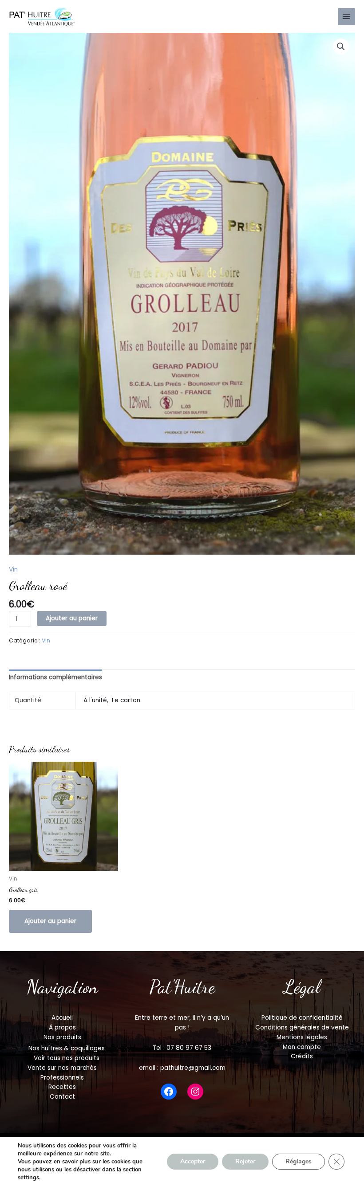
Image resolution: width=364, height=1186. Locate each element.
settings (28, 1178)
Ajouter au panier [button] (50, 921)
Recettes (62, 1087)
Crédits (302, 1056)
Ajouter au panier (72, 618)
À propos (62, 1027)
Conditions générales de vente (302, 1027)
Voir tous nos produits (66, 1058)
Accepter (192, 1161)
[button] (341, 47)
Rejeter (245, 1161)
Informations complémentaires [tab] (55, 677)
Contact (62, 1096)
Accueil (62, 1018)
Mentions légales (302, 1037)
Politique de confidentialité (302, 1018)
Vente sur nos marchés (62, 1068)
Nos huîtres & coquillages (66, 1048)
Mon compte (302, 1047)
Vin (13, 569)
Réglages (298, 1161)
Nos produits (62, 1037)
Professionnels (62, 1077)
